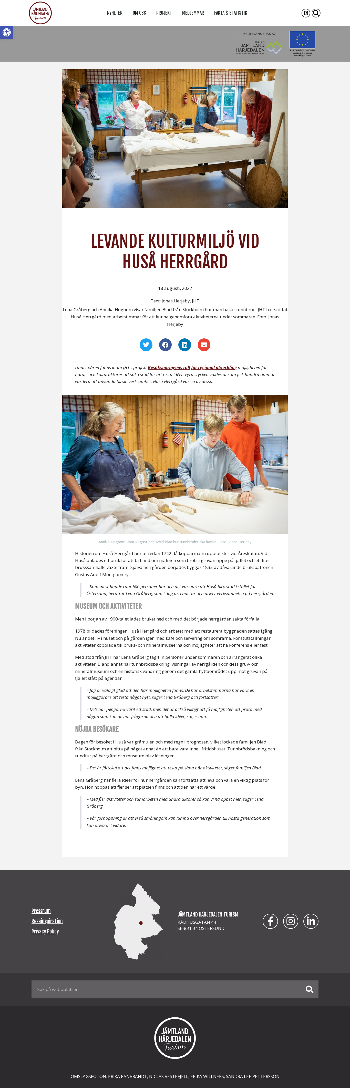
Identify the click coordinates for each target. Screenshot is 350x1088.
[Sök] (309, 989)
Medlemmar (193, 13)
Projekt (164, 13)
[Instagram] (290, 921)
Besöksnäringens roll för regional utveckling (192, 367)
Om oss (139, 13)
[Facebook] (270, 921)
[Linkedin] (310, 921)
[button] (6, 32)
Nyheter (114, 13)
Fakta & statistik (230, 13)
